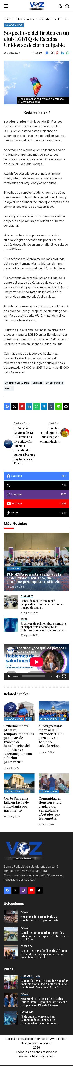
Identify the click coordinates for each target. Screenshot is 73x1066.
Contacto (41, 1039)
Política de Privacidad (19, 1039)
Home (7, 19)
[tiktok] (39, 890)
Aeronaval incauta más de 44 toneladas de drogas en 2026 (39, 918)
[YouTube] (31, 890)
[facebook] (7, 890)
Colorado (37, 383)
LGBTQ (8, 388)
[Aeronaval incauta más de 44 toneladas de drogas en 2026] (11, 916)
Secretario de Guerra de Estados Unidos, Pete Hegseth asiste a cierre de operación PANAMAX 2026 (44, 1002)
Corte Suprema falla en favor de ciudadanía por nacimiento (16, 804)
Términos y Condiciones (37, 1043)
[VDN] (36, 6)
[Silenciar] (58, 676)
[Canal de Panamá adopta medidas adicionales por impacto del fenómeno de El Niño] (11, 934)
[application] (36, 662)
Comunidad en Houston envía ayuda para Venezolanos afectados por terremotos (50, 808)
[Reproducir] (9, 676)
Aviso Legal (57, 1039)
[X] (15, 890)
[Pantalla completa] (64, 676)
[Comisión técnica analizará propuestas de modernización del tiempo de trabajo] (11, 602)
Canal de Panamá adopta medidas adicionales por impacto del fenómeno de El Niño (45, 936)
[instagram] (23, 890)
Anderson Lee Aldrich (17, 383)
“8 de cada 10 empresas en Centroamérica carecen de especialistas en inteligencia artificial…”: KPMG (38, 1021)
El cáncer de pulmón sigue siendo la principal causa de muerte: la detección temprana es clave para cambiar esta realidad (43, 628)
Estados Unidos (25, 19)
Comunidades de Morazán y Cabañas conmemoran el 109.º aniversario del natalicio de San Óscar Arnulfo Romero (44, 985)
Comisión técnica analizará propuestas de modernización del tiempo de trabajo (42, 604)
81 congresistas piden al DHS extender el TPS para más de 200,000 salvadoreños (51, 736)
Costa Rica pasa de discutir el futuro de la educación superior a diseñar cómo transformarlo (44, 954)
